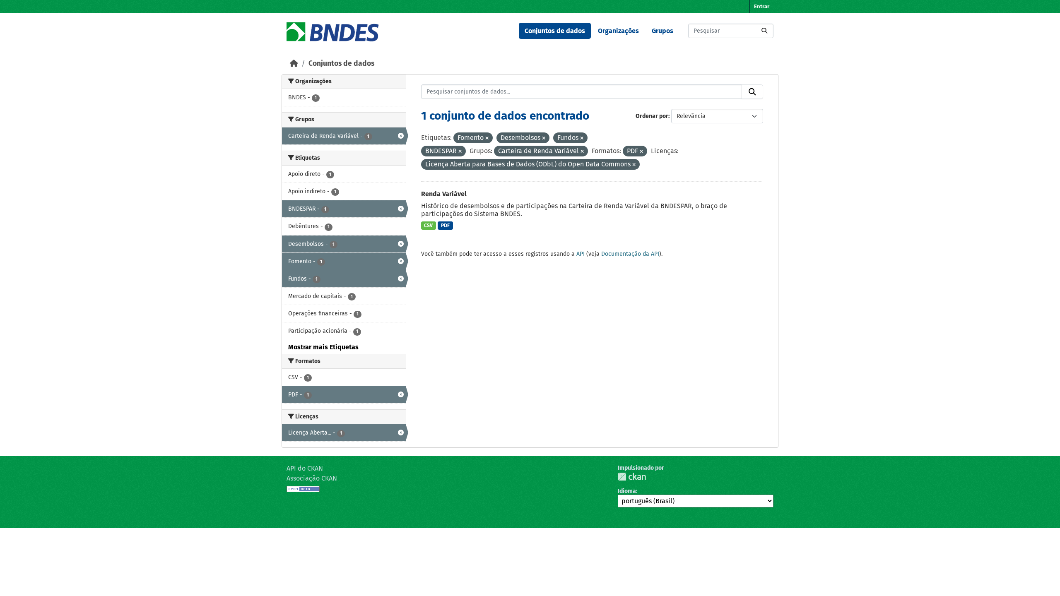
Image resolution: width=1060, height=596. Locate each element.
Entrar (761, 6)
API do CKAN (305, 468)
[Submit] (764, 31)
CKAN (632, 476)
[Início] (294, 63)
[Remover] (487, 138)
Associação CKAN (312, 478)
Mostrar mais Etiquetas (323, 347)
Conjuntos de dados (555, 31)
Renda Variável (444, 194)
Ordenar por (652, 116)
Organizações (618, 31)
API (580, 253)
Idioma (627, 491)
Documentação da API (630, 253)
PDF (445, 225)
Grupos (662, 31)
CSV (428, 225)
